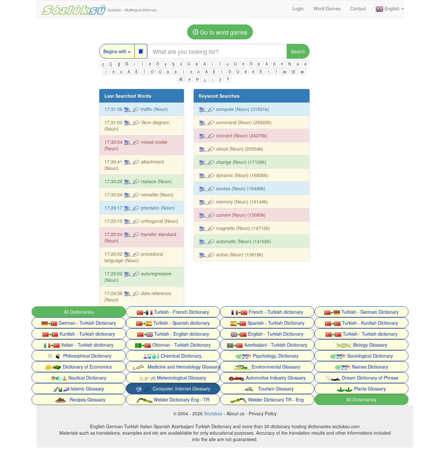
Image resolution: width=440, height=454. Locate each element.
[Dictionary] (140, 51)
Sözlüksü (213, 413)
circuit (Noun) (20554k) (239, 148)
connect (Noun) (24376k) (241, 135)
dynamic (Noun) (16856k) (241, 175)
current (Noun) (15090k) (240, 215)
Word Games (326, 8)
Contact (358, 8)
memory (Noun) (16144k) (241, 201)
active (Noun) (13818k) (239, 254)
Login (298, 8)
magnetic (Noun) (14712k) (242, 228)
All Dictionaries (79, 312)
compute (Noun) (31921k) (242, 109)
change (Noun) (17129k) (240, 162)
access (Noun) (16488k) (240, 188)
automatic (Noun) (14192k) (243, 241)
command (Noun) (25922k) (243, 122)
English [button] (392, 8)
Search (298, 51)
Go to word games (222, 32)
